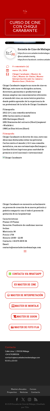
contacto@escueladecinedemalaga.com (22, 357)
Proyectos (12, 392)
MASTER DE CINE (27, 284)
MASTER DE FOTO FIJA (26, 327)
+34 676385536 (12, 354)
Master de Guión (27, 76)
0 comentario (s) (20, 66)
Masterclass (18, 81)
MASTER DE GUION (27, 316)
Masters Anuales (18, 389)
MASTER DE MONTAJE (27, 305)
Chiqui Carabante (21, 74)
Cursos (33, 389)
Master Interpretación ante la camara (27, 77)
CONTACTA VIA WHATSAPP (26, 273)
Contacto (35, 392)
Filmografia (8, 133)
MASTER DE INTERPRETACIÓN (27, 295)
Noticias (30, 81)
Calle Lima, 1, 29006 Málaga (17, 351)
